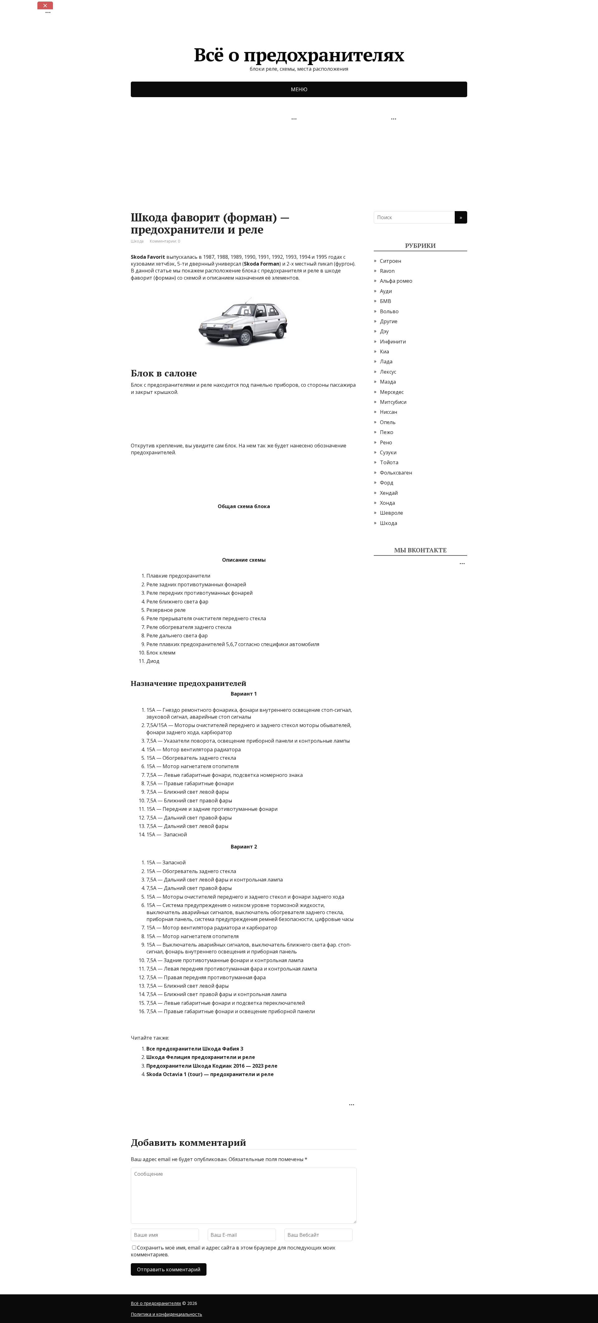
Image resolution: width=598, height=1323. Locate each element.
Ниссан (388, 412)
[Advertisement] (177, 162)
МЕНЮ (299, 89)
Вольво (389, 311)
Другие (388, 321)
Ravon (387, 270)
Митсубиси (393, 402)
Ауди (386, 291)
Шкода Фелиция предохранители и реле (200, 1057)
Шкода (137, 241)
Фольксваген (396, 472)
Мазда (388, 381)
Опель (388, 422)
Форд (386, 482)
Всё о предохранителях (299, 52)
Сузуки (388, 452)
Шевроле (391, 512)
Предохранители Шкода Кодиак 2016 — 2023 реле (212, 1065)
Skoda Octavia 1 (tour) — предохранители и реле (210, 1074)
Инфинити (393, 341)
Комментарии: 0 (165, 241)
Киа (384, 351)
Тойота (389, 462)
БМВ (385, 301)
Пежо (386, 432)
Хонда (387, 502)
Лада (386, 361)
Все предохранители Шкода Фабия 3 (194, 1048)
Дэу (384, 331)
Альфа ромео (396, 280)
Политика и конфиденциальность (166, 1314)
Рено (386, 442)
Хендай (389, 492)
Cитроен (390, 261)
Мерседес (392, 392)
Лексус (388, 371)
